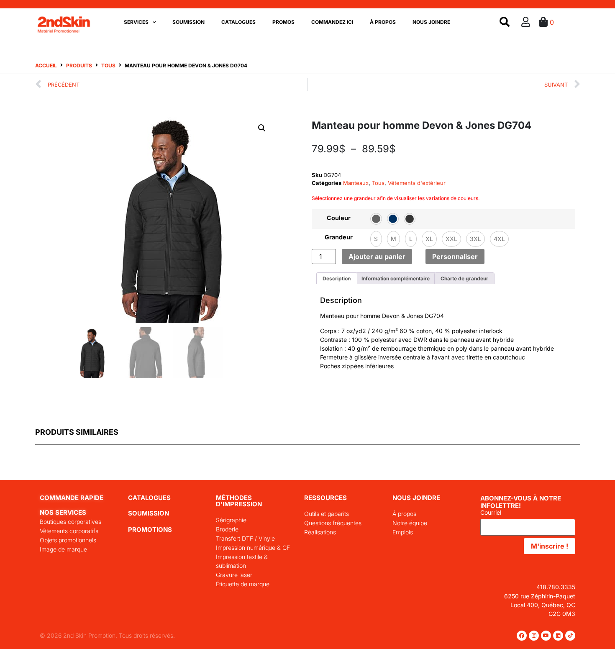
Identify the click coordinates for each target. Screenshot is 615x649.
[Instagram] (534, 636)
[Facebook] (522, 636)
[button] (261, 128)
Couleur (339, 218)
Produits (79, 65)
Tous (108, 65)
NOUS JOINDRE (416, 498)
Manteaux (356, 183)
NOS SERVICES (63, 512)
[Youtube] (546, 636)
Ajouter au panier (376, 256)
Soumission (188, 22)
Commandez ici (332, 22)
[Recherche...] (505, 22)
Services (136, 22)
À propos (383, 22)
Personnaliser (455, 256)
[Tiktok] (570, 636)
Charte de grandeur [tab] (464, 278)
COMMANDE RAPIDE (71, 498)
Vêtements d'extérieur (417, 183)
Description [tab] (337, 278)
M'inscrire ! (549, 546)
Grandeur (339, 237)
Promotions (150, 530)
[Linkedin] (558, 636)
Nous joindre (431, 22)
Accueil (46, 65)
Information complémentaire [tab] (395, 278)
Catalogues (238, 22)
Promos (283, 22)
